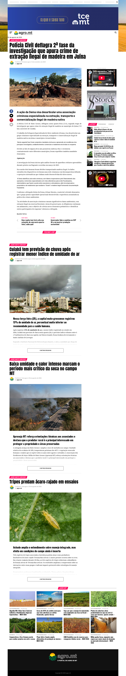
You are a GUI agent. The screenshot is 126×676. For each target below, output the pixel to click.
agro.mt (19, 63)
